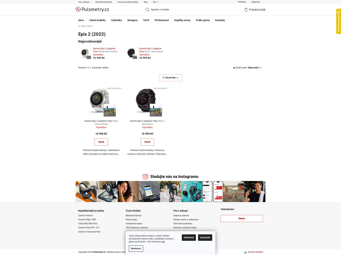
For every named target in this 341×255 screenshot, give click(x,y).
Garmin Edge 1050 (87, 219)
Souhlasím (205, 237)
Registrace (255, 2)
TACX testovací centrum (137, 227)
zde (163, 241)
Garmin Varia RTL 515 (88, 227)
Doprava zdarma (181, 215)
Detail (101, 142)
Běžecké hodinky (133, 215)
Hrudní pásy (131, 219)
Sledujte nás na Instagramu (174, 176)
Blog (146, 2)
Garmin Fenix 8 (85, 215)
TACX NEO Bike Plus (87, 223)
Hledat (241, 218)
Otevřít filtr (170, 77)
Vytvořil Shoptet (255, 252)
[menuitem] (81, 20)
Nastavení (136, 248)
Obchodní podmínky (103, 2)
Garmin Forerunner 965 (89, 231)
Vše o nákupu (84, 2)
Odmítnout (189, 237)
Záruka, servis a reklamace (185, 219)
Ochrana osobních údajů (128, 2)
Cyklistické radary (134, 223)
